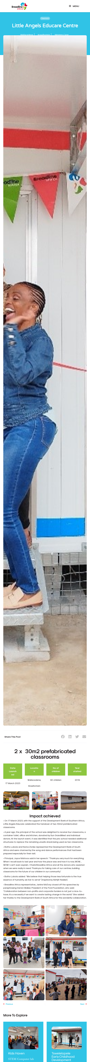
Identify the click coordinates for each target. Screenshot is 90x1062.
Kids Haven (16, 1053)
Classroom (45, 18)
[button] (62, 736)
